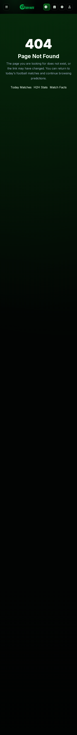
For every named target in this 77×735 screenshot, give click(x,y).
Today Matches (21, 87)
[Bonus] (54, 7)
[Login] (69, 7)
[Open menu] (6, 7)
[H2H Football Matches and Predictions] (26, 7)
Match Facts (58, 87)
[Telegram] (46, 7)
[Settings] (62, 7)
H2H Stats (41, 87)
